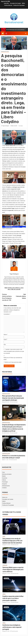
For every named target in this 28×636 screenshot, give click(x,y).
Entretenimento (6, 485)
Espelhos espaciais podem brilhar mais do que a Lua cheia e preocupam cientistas (13, 598)
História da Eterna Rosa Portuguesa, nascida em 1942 (7, 297)
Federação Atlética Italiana (21, 296)
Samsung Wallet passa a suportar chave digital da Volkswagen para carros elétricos (13, 569)
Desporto (4, 484)
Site (5, 344)
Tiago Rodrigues (5, 125)
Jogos (4, 536)
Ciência (4, 480)
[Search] (26, 33)
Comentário (7, 314)
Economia (4, 478)
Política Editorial (8, 5)
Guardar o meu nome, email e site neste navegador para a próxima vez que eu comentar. (14, 351)
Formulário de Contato (15, 3)
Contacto (4, 487)
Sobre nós (6, 3)
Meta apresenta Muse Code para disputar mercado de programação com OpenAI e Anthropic (13, 398)
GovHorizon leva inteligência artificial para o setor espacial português (12, 627)
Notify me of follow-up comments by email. (13, 358)
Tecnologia (5, 482)
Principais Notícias (5, 51)
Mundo (4, 476)
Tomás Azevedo (14, 402)
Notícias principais (6, 474)
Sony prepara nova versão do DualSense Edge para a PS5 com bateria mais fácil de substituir (12, 541)
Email (5, 339)
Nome (5, 334)
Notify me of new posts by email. (13, 362)
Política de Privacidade (19, 5)
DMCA (23, 3)
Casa (3, 472)
